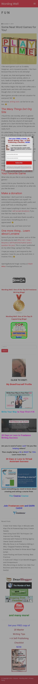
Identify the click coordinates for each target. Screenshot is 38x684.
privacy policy (29, 168)
